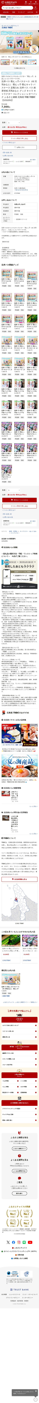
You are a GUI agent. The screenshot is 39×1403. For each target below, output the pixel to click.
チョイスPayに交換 (7, 1114)
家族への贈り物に (7, 1120)
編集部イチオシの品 (8, 1053)
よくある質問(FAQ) (19, 1171)
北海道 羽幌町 (6, 996)
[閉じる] (36, 1391)
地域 (13, 12)
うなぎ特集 (5, 1081)
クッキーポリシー (27, 1297)
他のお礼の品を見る (21, 190)
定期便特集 (24, 1092)
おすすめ (30, 12)
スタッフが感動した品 (8, 1059)
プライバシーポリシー (13, 1297)
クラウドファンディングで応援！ (11, 1108)
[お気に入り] (35, 1399)
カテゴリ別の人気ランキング (10, 1025)
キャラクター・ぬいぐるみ (28, 531)
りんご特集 (5, 1086)
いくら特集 (24, 1081)
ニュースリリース (14, 1294)
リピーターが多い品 (8, 1031)
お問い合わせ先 (8, 155)
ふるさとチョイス (20, 1248)
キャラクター (15, 533)
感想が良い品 (6, 1037)
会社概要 (4, 1294)
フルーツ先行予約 (7, 1064)
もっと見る (33, 806)
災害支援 (21, 1255)
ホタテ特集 (24, 1086)
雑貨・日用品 (13, 531)
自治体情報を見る (20, 879)
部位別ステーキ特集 (8, 1092)
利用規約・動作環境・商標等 (19, 1301)
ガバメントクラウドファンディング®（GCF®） (21, 1251)
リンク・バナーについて (30, 1294)
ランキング (21, 12)
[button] (35, 8)
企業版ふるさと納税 (21, 1258)
